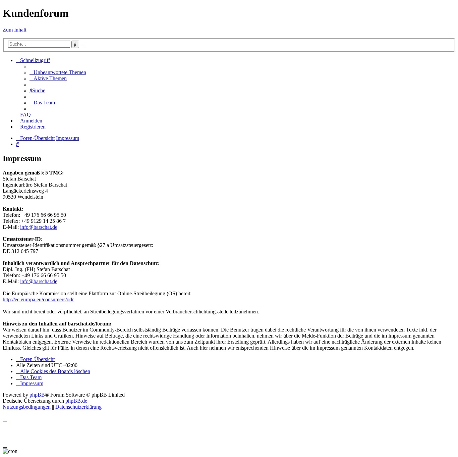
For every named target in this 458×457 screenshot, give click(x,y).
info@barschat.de (38, 227)
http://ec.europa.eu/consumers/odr (38, 299)
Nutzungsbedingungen (27, 407)
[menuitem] (58, 72)
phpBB (37, 395)
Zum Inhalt (14, 30)
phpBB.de (76, 401)
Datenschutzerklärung (78, 407)
